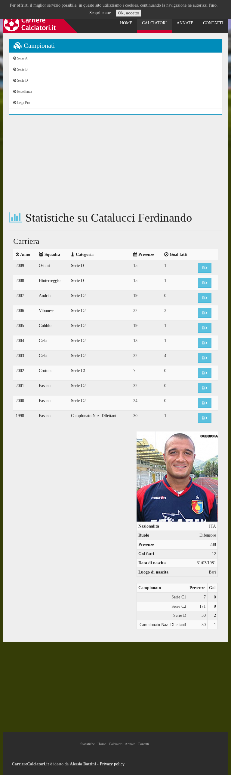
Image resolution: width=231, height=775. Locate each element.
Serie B (22, 69)
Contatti (213, 23)
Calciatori (154, 23)
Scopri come (100, 13)
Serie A (22, 58)
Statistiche (87, 744)
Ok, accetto (128, 13)
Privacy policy (112, 764)
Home (126, 23)
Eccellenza (24, 91)
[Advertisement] (115, 163)
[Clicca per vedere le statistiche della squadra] (204, 268)
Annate (185, 23)
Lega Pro (23, 103)
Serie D (22, 80)
